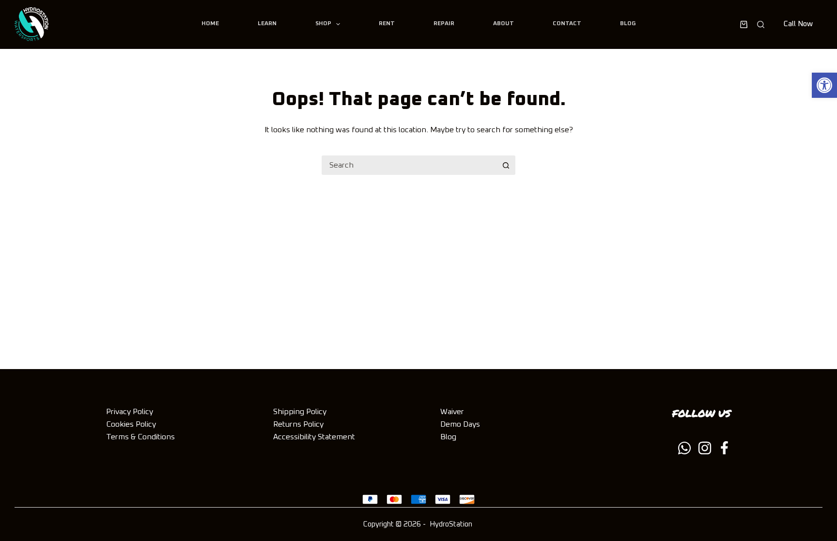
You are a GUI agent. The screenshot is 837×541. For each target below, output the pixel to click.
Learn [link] (267, 24)
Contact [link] (567, 24)
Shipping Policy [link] (299, 412)
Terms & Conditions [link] (140, 437)
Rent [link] (387, 24)
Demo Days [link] (460, 424)
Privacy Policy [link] (129, 412)
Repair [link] (444, 24)
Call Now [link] (798, 24)
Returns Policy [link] (298, 424)
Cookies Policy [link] (131, 424)
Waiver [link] (452, 412)
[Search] (760, 24)
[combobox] (409, 165)
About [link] (503, 24)
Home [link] (210, 24)
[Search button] (505, 165)
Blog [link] (628, 24)
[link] (824, 85)
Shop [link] (323, 24)
